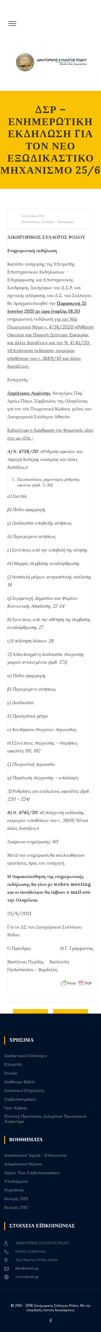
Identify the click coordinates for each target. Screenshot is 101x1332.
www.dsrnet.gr (27, 1276)
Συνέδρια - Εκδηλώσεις (58, 222)
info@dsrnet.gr (27, 1268)
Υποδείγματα (16, 1181)
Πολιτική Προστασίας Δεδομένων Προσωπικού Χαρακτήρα (45, 1119)
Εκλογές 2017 (16, 1207)
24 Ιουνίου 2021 (32, 216)
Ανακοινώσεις (30, 222)
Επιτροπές (13, 1064)
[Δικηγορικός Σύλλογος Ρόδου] (53, 68)
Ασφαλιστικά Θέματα (23, 1163)
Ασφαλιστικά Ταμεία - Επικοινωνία (35, 1155)
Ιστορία (10, 1073)
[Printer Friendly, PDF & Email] (76, 983)
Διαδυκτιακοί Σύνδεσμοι (25, 1055)
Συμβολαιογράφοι (20, 1099)
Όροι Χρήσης (15, 1107)
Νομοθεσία (14, 1190)
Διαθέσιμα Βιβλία (19, 1081)
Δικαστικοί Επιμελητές (24, 1090)
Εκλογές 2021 (16, 1198)
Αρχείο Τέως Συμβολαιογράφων (32, 1172)
